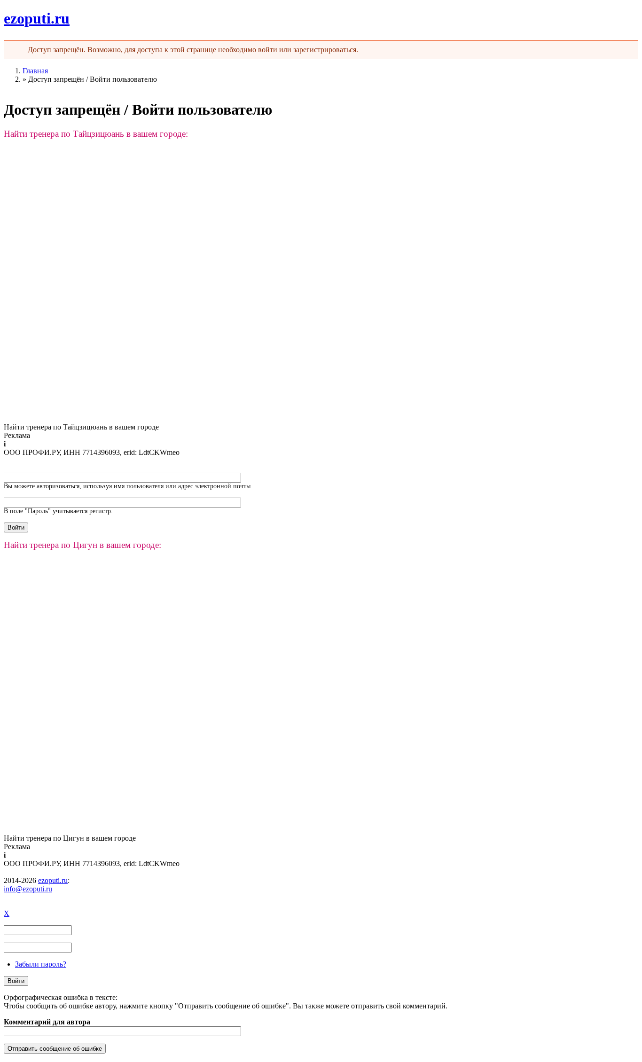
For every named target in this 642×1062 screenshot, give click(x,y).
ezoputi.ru (37, 18)
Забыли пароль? (40, 964)
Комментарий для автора (47, 1022)
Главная (35, 71)
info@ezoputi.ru (28, 889)
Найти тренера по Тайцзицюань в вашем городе (81, 427)
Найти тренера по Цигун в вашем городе (70, 838)
